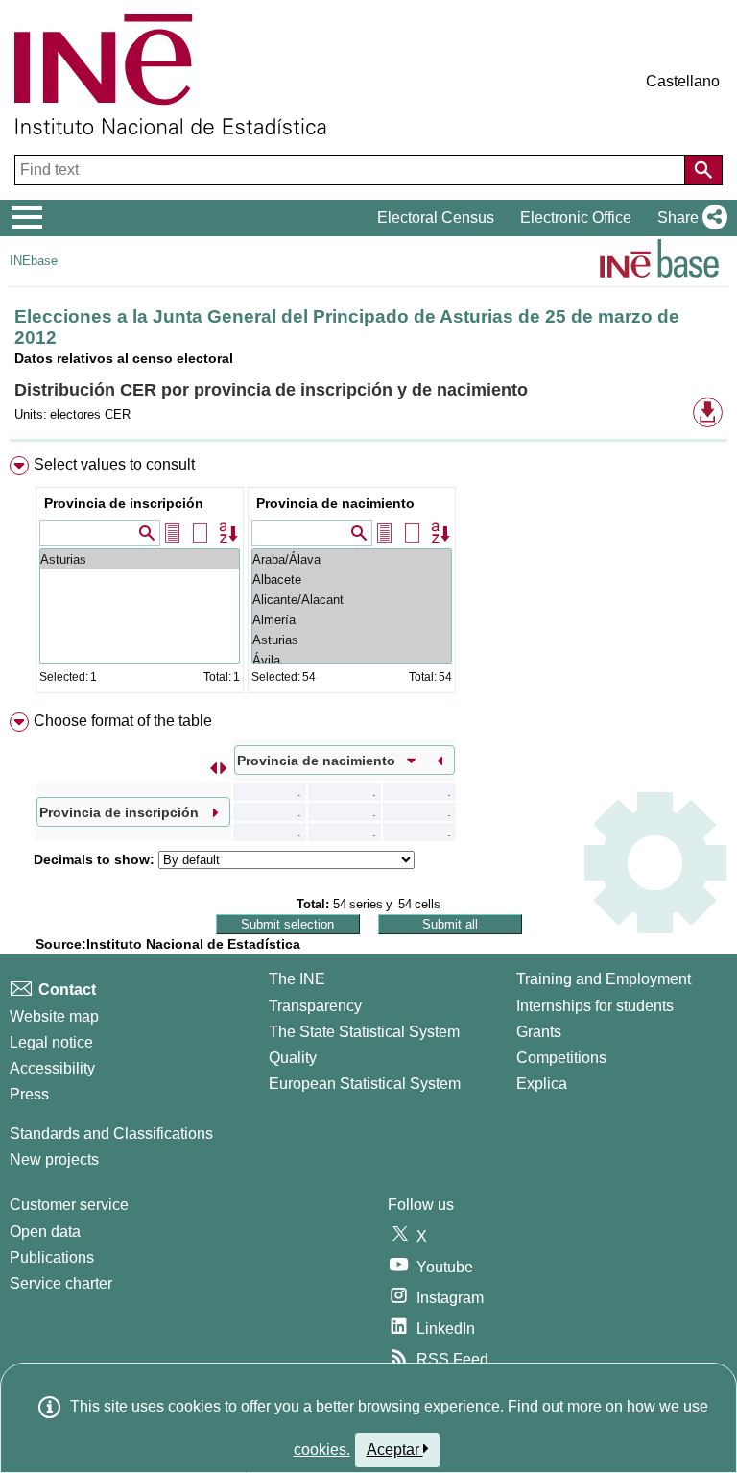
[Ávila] (351, 660)
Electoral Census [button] (435, 217)
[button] (688, 218)
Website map (54, 1016)
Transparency (315, 1006)
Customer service (69, 1204)
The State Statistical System (364, 1032)
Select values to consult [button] (114, 464)
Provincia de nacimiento (335, 503)
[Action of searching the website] (703, 170)
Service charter (61, 1283)
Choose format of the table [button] (123, 720)
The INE (297, 979)
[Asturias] (139, 559)
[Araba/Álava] (351, 559)
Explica (541, 1083)
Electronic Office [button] (575, 217)
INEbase (34, 261)
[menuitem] (368, 578)
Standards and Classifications (111, 1133)
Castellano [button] (683, 81)
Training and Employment (603, 979)
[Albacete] (351, 579)
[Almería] (351, 620)
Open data (45, 1231)
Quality (293, 1058)
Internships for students (595, 1006)
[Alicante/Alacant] (351, 600)
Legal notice (51, 1042)
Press (29, 1094)
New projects (54, 1159)
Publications (52, 1257)
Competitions (561, 1058)
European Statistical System (365, 1083)
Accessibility (52, 1068)
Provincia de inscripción (123, 503)
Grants (538, 1032)
